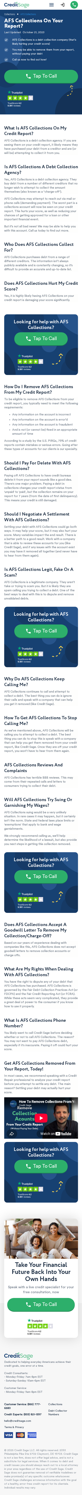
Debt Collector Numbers (57, 1413)
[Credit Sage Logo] (16, 5)
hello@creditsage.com (17, 1421)
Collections (55, 1404)
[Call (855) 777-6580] (74, 5)
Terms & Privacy (14, 1427)
